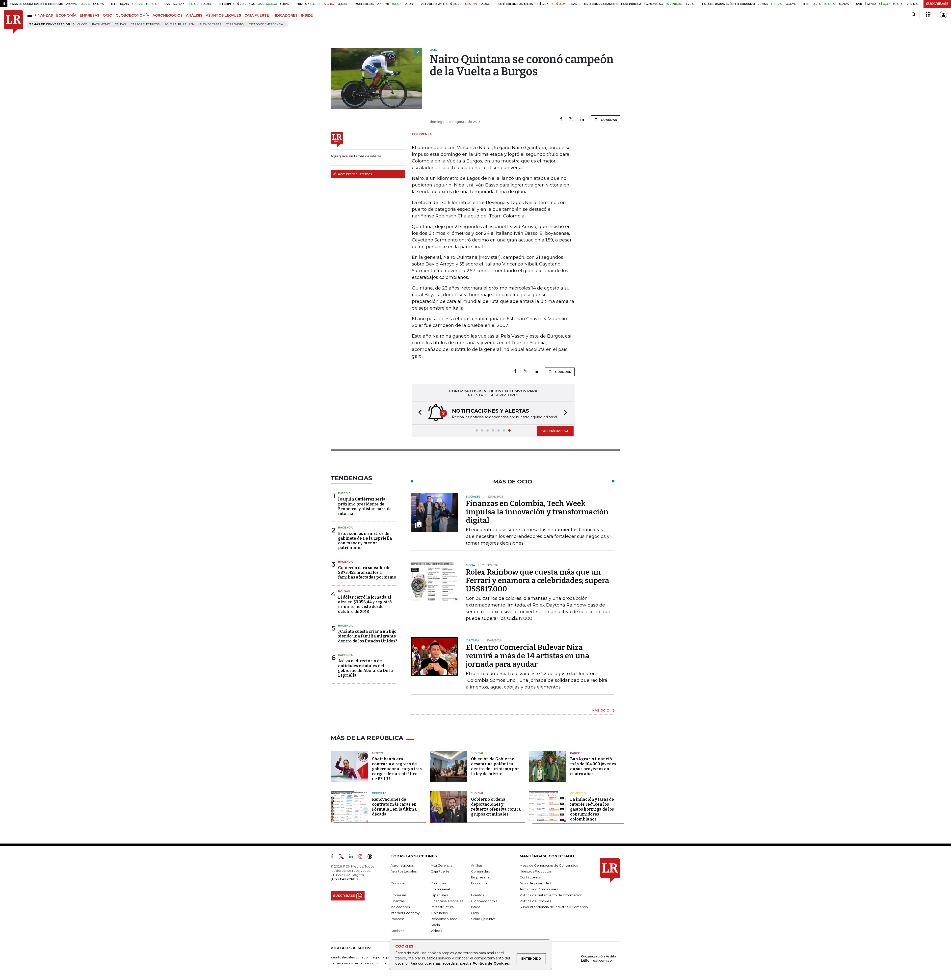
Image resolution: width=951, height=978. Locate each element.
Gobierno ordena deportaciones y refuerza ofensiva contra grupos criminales (496, 807)
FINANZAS (43, 15)
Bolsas (344, 591)
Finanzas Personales (447, 901)
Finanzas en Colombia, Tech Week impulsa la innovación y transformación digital (537, 512)
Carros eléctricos (145, 24)
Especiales (439, 895)
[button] (418, 412)
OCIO (107, 15)
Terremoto (234, 24)
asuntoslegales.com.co (349, 957)
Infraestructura (442, 907)
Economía (479, 883)
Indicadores (400, 907)
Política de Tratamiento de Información (551, 895)
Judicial (477, 753)
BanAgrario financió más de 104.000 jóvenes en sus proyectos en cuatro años (593, 766)
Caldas (120, 24)
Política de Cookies (491, 963)
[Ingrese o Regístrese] (943, 14)
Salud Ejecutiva (483, 919)
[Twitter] (571, 119)
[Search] (913, 14)
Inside (475, 907)
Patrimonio (101, 24)
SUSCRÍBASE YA (555, 431)
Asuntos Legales (404, 871)
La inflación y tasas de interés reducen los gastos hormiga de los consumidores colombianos (592, 809)
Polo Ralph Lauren (179, 24)
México (377, 753)
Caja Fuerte (440, 871)
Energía (344, 493)
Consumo (398, 883)
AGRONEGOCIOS (168, 15)
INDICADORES (284, 15)
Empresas (398, 895)
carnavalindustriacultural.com (354, 963)
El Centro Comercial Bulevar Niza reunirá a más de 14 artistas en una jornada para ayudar (527, 656)
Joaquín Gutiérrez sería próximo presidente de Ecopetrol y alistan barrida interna (365, 506)
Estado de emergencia (265, 24)
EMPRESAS (89, 15)
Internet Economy (405, 913)
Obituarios (439, 913)
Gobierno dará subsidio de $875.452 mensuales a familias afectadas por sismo (367, 572)
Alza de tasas (210, 24)
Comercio (578, 793)
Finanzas (397, 901)
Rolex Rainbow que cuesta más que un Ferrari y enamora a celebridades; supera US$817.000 (537, 580)
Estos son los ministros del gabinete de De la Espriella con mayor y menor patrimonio (365, 540)
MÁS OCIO (600, 710)
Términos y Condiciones (539, 889)
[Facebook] (561, 119)
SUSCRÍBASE (937, 3)
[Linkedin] (582, 119)
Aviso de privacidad (535, 883)
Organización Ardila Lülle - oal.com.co (598, 958)
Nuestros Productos (536, 871)
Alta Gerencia (441, 865)
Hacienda (345, 527)
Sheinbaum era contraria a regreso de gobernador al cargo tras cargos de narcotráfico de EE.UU (397, 769)
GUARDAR (608, 120)
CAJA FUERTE (256, 15)
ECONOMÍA (66, 15)
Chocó (82, 24)
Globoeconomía (484, 901)
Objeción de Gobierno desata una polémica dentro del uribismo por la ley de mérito (495, 766)
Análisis (476, 865)
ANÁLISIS (194, 15)
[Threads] (371, 857)
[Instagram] (362, 857)
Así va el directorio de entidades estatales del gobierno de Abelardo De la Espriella (365, 668)
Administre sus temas (354, 174)
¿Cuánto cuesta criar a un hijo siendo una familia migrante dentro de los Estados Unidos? (367, 636)
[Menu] (30, 15)
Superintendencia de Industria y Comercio (554, 907)
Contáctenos (530, 877)
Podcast (397, 919)
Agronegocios (402, 865)
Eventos (477, 895)
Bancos (576, 753)
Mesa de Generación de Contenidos (549, 865)
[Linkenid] (353, 857)
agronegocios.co (386, 957)
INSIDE (307, 15)
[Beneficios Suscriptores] (928, 14)
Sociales (397, 931)
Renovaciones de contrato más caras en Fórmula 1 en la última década (394, 807)
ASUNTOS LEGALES (223, 15)
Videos (436, 931)
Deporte (379, 793)
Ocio (475, 913)
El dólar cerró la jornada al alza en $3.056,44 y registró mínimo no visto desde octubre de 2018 (365, 604)
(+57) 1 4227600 (344, 879)
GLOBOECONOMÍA (132, 15)
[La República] (13, 22)
